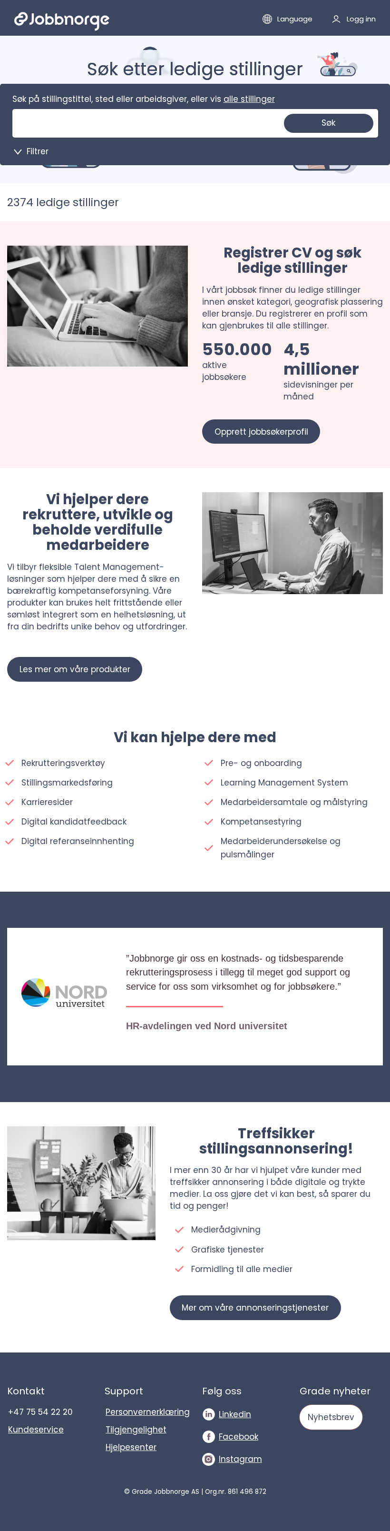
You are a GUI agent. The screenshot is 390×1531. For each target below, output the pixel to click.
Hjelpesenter (131, 1447)
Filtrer (38, 151)
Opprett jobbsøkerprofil (261, 431)
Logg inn (361, 19)
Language (294, 19)
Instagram (240, 1459)
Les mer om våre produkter (75, 669)
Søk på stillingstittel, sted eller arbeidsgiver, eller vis (143, 99)
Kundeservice (36, 1429)
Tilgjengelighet (136, 1429)
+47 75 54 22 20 (40, 1412)
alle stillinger (249, 99)
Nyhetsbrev (331, 1417)
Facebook (238, 1436)
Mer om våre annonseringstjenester (255, 1307)
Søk (328, 123)
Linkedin (235, 1414)
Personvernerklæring (147, 1412)
